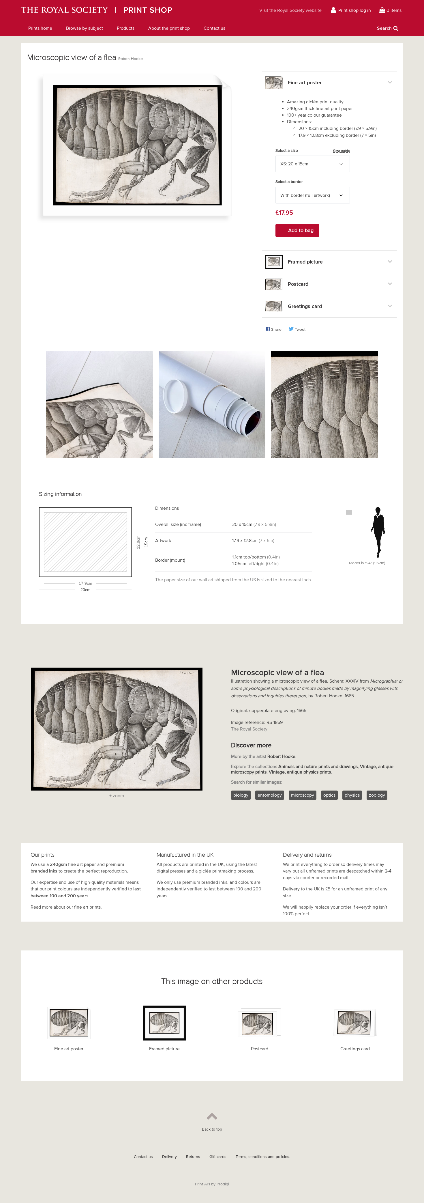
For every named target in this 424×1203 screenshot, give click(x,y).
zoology (377, 794)
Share (276, 329)
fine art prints (87, 906)
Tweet (300, 329)
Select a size (312, 150)
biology (240, 794)
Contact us (214, 28)
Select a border (289, 182)
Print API (202, 1184)
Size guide (341, 151)
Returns (193, 1157)
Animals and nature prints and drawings (318, 766)
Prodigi (223, 1184)
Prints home (40, 28)
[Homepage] (121, 10)
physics (352, 794)
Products (125, 28)
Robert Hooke (130, 59)
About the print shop (169, 28)
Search (384, 28)
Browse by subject (84, 28)
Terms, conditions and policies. (263, 1157)
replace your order (332, 906)
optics (329, 794)
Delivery (291, 888)
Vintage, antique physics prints (300, 771)
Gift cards (217, 1157)
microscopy (302, 794)
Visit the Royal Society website (290, 10)
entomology (270, 794)
